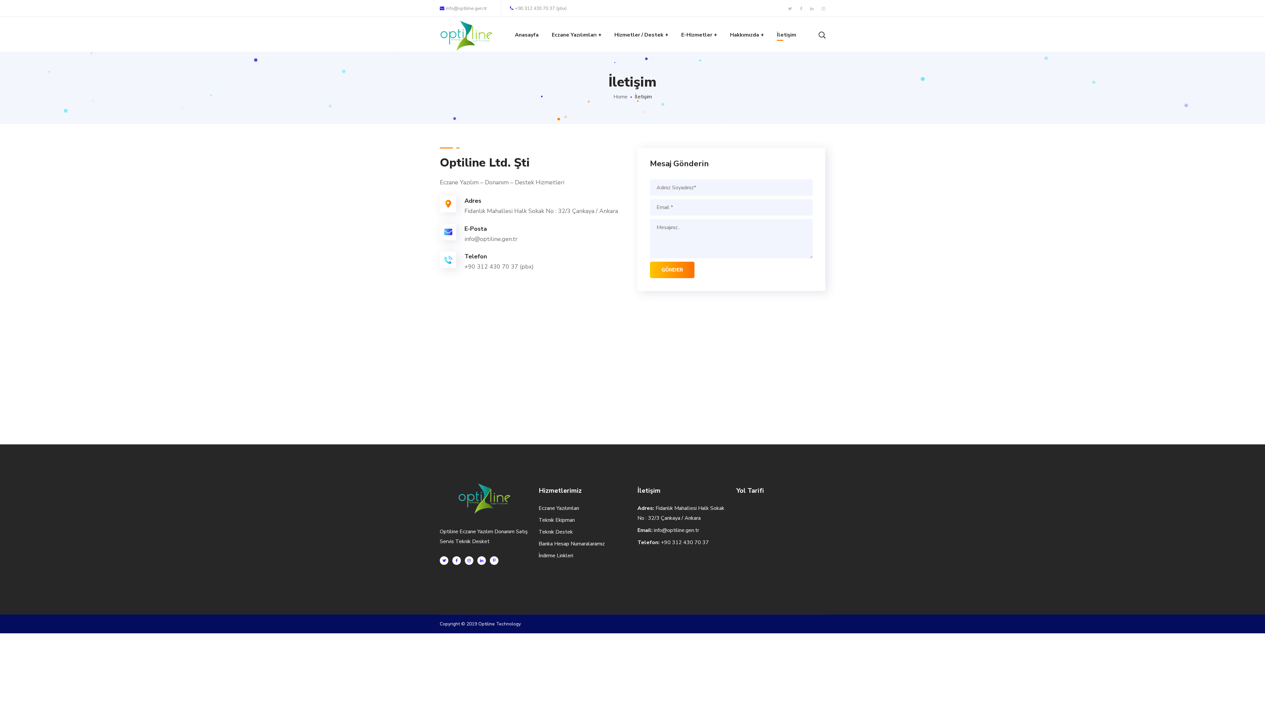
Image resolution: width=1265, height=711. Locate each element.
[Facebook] (456, 560)
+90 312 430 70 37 (685, 542)
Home (620, 96)
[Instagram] (469, 560)
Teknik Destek (556, 532)
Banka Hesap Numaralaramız (572, 543)
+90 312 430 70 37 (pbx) (541, 8)
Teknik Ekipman (557, 520)
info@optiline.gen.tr (466, 8)
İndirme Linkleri (556, 555)
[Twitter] (444, 560)
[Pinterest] (494, 560)
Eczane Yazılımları (559, 508)
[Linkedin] (481, 560)
